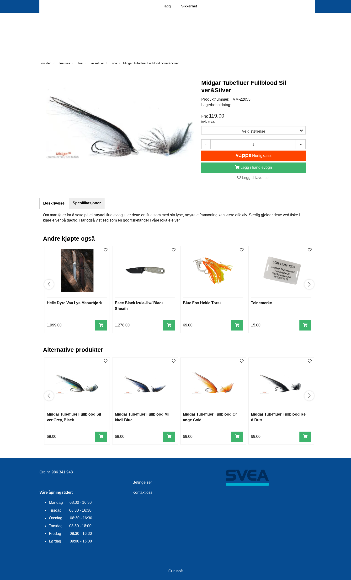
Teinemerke (261, 303)
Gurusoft (175, 571)
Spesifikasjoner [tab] (87, 203)
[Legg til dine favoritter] (105, 250)
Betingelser (142, 482)
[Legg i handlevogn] (101, 325)
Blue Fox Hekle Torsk (202, 303)
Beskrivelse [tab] (53, 203)
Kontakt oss (142, 492)
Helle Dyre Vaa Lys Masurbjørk (74, 303)
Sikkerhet (189, 6)
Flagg (166, 6)
